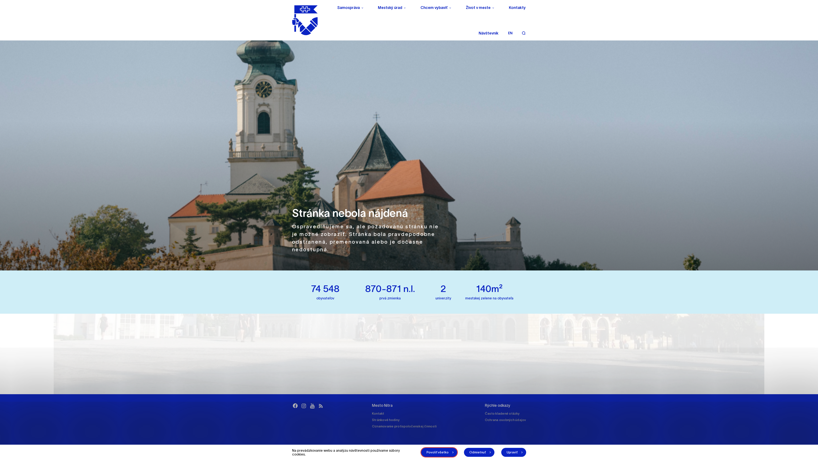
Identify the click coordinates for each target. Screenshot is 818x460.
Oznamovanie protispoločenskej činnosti (404, 426)
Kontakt (378, 413)
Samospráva (348, 8)
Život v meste (478, 8)
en (510, 33)
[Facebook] (295, 406)
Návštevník (488, 33)
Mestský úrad (390, 8)
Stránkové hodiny (386, 420)
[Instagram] (304, 406)
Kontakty (517, 8)
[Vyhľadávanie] (523, 33)
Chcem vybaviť (434, 8)
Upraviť (512, 452)
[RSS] (321, 406)
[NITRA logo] (311, 20)
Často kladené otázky (502, 413)
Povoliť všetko (437, 452)
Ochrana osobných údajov (505, 420)
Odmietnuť (477, 452)
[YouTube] (312, 406)
